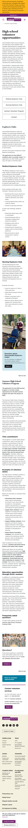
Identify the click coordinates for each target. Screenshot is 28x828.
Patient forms (6, 797)
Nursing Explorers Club (14, 105)
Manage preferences (9, 825)
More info (5, 817)
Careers (4, 753)
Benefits (4, 756)
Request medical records (9, 801)
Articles (4, 740)
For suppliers (18, 742)
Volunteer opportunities (10, 23)
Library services (6, 778)
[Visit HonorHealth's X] (10, 725)
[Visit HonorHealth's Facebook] (3, 725)
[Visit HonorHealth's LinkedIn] (17, 725)
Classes (4, 742)
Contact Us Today (8, 731)
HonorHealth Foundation (18, 762)
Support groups (6, 744)
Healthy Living (6, 738)
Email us (8, 366)
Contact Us (13, 15)
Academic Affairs (7, 770)
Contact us (7, 664)
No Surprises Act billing (9, 808)
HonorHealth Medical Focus (19, 775)
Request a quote (7, 804)
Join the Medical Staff (19, 782)
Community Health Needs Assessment (20, 759)
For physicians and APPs (19, 771)
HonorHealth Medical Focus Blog (20, 779)
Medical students (6, 776)
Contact (14, 117)
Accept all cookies (9, 821)
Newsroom (18, 748)
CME (3, 780)
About (17, 738)
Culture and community (5, 759)
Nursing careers (6, 763)
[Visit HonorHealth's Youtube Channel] (14, 725)
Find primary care (7, 793)
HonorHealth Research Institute (20, 745)
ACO (16, 740)
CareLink (17, 788)
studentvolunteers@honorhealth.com (15, 362)
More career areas (7, 761)
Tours (3, 746)
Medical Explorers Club (14, 99)
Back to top (22, 375)
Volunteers (18, 765)
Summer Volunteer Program (14, 111)
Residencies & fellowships (6, 773)
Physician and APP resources (20, 786)
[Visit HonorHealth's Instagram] (7, 725)
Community (18, 753)
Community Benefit (20, 756)
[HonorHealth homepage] (14, 20)
